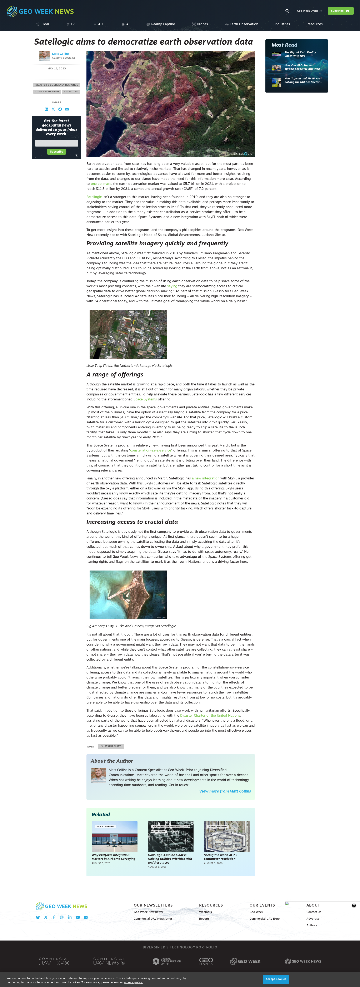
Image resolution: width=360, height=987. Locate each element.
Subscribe (56, 151)
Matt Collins (60, 54)
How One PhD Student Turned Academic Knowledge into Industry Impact (304, 67)
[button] (46, 109)
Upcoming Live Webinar (166, 827)
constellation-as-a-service (150, 450)
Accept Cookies (276, 979)
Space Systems (145, 399)
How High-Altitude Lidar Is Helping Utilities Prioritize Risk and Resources (170, 859)
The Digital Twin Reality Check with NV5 (300, 54)
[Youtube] (77, 917)
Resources (211, 905)
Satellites (71, 92)
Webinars (205, 912)
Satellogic (94, 197)
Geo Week (257, 912)
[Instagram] (61, 917)
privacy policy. (133, 982)
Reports (204, 919)
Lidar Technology (47, 92)
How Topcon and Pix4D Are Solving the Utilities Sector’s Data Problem (303, 80)
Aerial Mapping (105, 827)
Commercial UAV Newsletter (153, 919)
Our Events (262, 905)
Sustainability (111, 746)
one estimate (101, 184)
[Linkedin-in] (70, 917)
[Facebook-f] (54, 917)
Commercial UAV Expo (265, 919)
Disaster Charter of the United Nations (210, 715)
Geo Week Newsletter (148, 912)
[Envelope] (85, 917)
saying (172, 286)
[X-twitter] (45, 917)
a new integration (205, 478)
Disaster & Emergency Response (56, 85)
